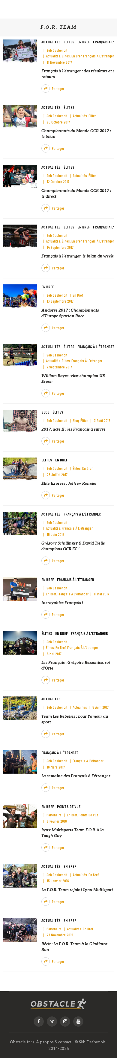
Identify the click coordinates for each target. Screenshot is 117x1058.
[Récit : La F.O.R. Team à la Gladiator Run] (20, 929)
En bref (83, 41)
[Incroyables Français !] (20, 589)
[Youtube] (78, 1021)
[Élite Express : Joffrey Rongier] (20, 469)
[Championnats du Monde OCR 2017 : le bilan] (20, 117)
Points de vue (68, 806)
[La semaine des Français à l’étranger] (20, 762)
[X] (52, 1021)
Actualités (51, 41)
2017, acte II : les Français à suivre (73, 429)
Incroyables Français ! (62, 602)
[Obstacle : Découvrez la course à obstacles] (58, 1004)
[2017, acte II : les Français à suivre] (20, 421)
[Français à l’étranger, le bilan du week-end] (20, 236)
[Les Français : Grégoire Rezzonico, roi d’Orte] (20, 643)
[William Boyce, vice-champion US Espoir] (20, 356)
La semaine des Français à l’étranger (75, 776)
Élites (69, 41)
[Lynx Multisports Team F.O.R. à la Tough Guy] (20, 816)
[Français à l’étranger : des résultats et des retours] (20, 51)
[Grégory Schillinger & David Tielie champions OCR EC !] (20, 523)
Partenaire (54, 814)
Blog (45, 411)
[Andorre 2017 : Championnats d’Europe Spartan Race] (20, 296)
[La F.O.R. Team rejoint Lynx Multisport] (20, 876)
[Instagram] (65, 1021)
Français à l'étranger (98, 56)
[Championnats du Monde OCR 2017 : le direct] (20, 176)
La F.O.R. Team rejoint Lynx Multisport (77, 890)
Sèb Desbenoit (56, 50)
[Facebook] (39, 1021)
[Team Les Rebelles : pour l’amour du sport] (20, 708)
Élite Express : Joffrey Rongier (69, 483)
